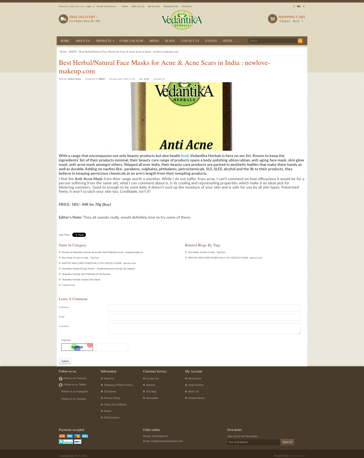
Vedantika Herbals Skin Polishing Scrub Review (86, 274)
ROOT (72, 51)
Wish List (193, 391)
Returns (150, 385)
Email (61, 316)
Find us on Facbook (75, 378)
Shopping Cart (170, 6)
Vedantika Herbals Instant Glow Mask (81, 279)
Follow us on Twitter (75, 384)
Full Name (64, 307)
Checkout (186, 6)
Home (125, 6)
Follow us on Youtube (73, 398)
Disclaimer (110, 391)
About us (109, 378)
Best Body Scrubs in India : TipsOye (80, 257)
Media (107, 411)
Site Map (151, 391)
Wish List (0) (137, 6)
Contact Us (152, 378)
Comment (64, 326)
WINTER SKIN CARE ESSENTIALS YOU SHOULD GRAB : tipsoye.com (99, 263)
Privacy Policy (112, 398)
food (185, 156)
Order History (195, 385)
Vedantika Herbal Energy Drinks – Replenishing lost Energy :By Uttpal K (98, 268)
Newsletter (152, 398)
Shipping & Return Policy (118, 385)
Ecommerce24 (297, 455)
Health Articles (196, 398)
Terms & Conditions (115, 404)
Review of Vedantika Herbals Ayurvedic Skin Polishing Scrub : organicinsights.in (102, 252)
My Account (154, 6)
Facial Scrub (68, 285)
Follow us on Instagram (74, 391)
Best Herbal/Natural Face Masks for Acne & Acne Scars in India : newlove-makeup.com (128, 51)
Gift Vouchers (111, 417)
